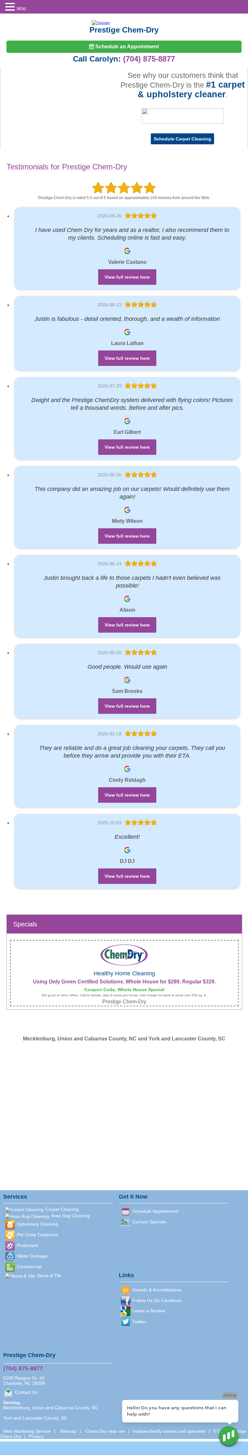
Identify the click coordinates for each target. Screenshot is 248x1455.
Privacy (36, 1436)
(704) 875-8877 (149, 58)
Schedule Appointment (155, 1211)
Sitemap (68, 1431)
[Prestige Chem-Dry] (124, 23)
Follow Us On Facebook (156, 1300)
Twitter (139, 1321)
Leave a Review (148, 1310)
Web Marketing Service (27, 1431)
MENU (21, 8)
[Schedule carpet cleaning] (182, 138)
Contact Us (26, 1392)
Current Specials (149, 1221)
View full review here (127, 277)
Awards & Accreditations (156, 1289)
